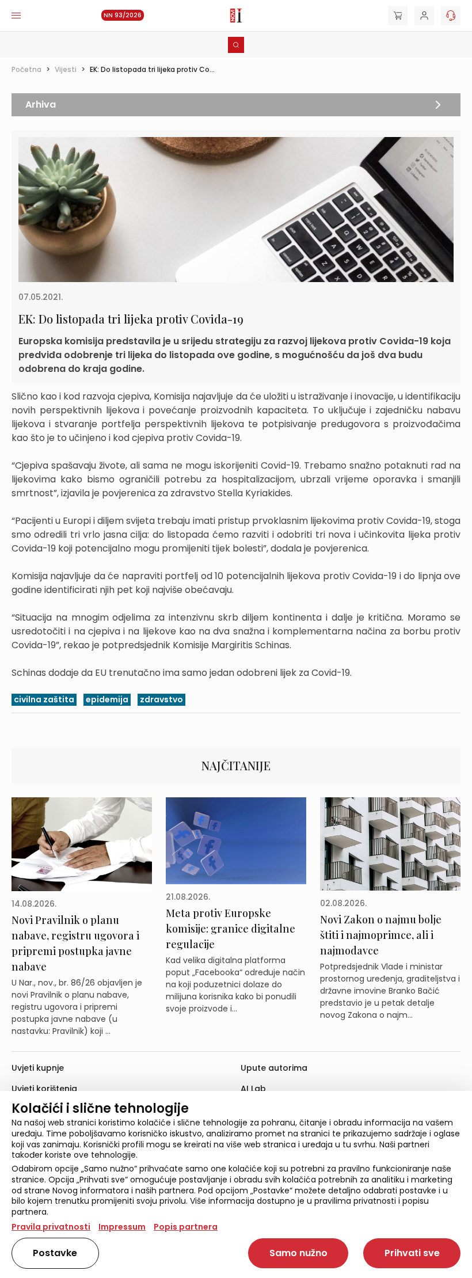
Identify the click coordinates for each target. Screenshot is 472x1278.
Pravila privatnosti (51, 1227)
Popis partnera (186, 1227)
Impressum (122, 1227)
